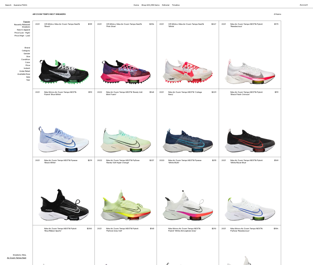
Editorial (165, 5)
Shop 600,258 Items (150, 5)
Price (28, 65)
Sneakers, (17, 255)
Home (136, 5)
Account (304, 5)
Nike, (24, 255)
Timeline (175, 5)
